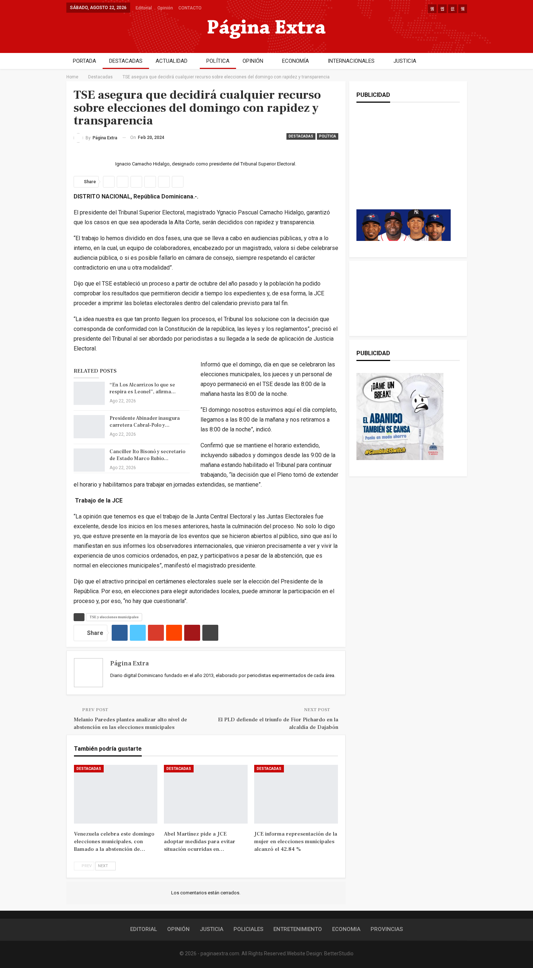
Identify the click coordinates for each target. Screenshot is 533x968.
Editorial (144, 8)
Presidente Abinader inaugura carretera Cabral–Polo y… (145, 421)
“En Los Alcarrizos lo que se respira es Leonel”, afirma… (143, 388)
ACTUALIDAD (171, 61)
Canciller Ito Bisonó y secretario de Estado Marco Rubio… (147, 455)
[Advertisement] (403, 163)
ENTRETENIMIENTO (297, 929)
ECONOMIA (346, 929)
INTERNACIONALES (351, 61)
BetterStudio (339, 953)
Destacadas (301, 136)
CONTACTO (190, 8)
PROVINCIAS (387, 929)
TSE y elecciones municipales (114, 617)
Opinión (165, 8)
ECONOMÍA (295, 61)
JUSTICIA (404, 61)
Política (327, 136)
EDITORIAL (143, 929)
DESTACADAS (125, 61)
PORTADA (84, 61)
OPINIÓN (253, 61)
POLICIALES (248, 929)
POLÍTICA (218, 61)
